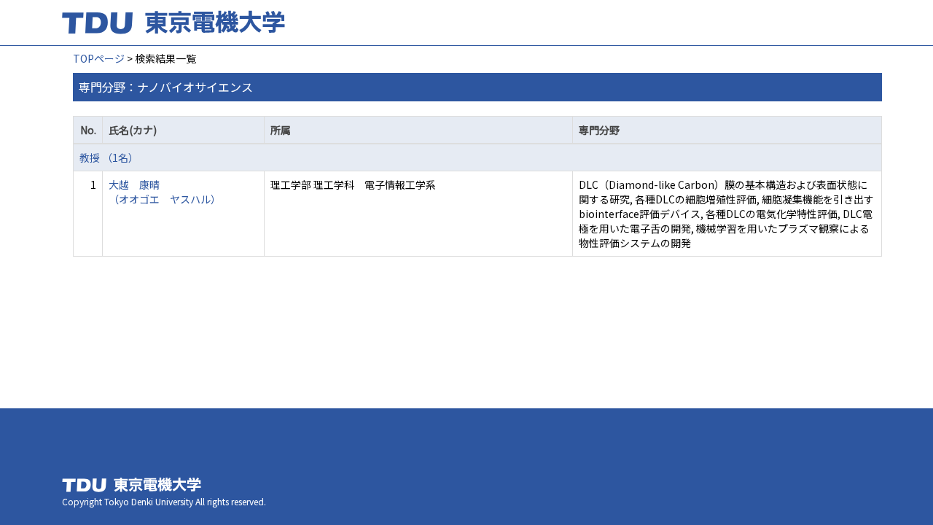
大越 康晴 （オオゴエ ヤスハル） (165, 191)
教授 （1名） (108, 157)
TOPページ (99, 58)
